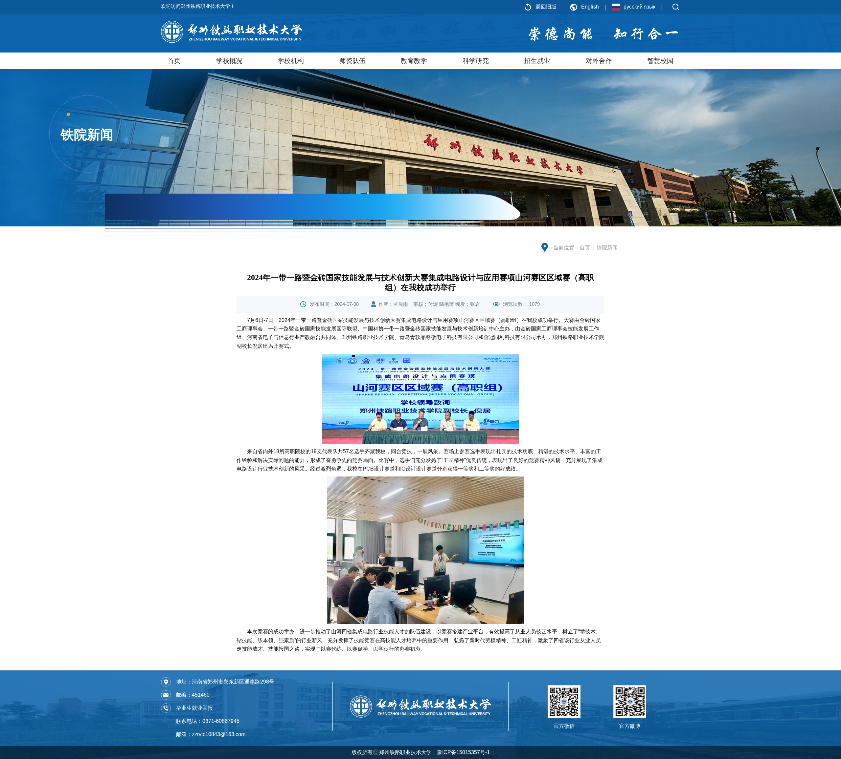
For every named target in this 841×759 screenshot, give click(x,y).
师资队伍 (352, 60)
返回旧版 (546, 7)
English (590, 7)
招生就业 (537, 60)
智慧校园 (660, 60)
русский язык (639, 7)
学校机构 (291, 60)
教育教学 (414, 60)
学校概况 (229, 60)
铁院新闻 (607, 247)
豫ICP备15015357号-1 (463, 752)
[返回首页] (231, 31)
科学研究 (476, 60)
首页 (174, 60)
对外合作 (599, 60)
